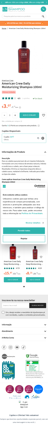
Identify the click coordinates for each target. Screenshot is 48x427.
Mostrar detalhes (33, 223)
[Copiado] (38, 138)
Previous (1, 2)
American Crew (7, 80)
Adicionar (29, 115)
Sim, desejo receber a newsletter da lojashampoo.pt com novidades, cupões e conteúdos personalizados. (25, 313)
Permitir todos (24, 231)
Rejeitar (24, 238)
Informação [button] (7, 325)
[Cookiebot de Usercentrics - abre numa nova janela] (34, 186)
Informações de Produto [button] (13, 152)
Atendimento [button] (7, 331)
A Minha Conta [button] (8, 338)
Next (46, 2)
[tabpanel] (13, 262)
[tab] (24, 152)
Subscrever (38, 305)
